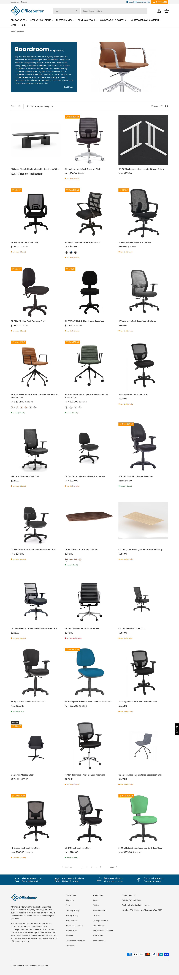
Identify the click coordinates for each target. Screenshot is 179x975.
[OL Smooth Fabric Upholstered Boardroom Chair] (143, 746)
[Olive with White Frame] (80, 407)
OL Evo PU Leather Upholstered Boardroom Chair (33, 549)
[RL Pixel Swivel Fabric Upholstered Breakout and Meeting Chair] (89, 365)
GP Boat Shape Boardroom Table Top (81, 549)
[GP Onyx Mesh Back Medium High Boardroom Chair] (36, 599)
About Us (70, 900)
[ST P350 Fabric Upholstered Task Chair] (143, 447)
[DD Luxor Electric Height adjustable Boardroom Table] (36, 140)
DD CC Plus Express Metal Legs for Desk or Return (141, 169)
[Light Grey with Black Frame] (71, 407)
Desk (95, 900)
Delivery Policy (72, 910)
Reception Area (99, 910)
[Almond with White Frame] (17, 407)
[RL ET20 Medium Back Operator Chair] (36, 292)
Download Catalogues (75, 940)
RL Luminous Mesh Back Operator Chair (83, 169)
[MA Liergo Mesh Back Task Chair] (143, 365)
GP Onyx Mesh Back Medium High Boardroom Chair (34, 628)
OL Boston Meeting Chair (22, 775)
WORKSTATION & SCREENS (113, 20)
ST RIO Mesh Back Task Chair (78, 848)
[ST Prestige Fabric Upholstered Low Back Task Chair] (89, 672)
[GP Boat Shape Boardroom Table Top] (89, 520)
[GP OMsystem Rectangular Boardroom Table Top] (143, 520)
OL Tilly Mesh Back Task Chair (131, 628)
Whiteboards (98, 925)
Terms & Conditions (74, 925)
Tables (96, 905)
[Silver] (75, 252)
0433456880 (135, 900)
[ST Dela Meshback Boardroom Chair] (143, 213)
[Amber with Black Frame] (21, 407)
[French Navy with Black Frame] (30, 407)
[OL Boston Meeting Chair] (36, 746)
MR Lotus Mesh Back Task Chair (25, 476)
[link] (67, 867)
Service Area (71, 930)
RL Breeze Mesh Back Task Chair (25, 848)
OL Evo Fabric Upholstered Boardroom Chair (85, 476)
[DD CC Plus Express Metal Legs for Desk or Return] (143, 140)
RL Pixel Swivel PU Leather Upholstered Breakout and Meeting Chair (35, 396)
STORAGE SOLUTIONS (40, 20)
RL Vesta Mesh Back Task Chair (25, 242)
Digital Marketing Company (34, 965)
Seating (96, 915)
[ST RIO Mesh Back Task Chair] (89, 819)
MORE (13, 25)
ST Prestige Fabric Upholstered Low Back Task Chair (88, 701)
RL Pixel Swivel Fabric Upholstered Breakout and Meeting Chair (86, 396)
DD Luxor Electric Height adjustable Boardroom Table (35, 169)
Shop (68, 905)
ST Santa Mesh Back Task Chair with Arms (137, 321)
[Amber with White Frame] (26, 407)
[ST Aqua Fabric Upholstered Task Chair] (36, 672)
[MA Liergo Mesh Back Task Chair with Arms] (143, 672)
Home (13, 31)
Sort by (30, 106)
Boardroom (20, 31)
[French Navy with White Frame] (35, 407)
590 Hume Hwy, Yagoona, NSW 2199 (146, 910)
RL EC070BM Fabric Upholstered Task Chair (84, 321)
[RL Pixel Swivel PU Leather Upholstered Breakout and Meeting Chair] (36, 365)
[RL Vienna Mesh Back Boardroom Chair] (89, 213)
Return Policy (71, 920)
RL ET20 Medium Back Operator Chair (28, 321)
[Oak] (80, 559)
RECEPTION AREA (64, 20)
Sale (24, 25)
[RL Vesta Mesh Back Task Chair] (36, 213)
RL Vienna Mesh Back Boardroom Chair (82, 242)
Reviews (24, 2)
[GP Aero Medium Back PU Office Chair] (89, 599)
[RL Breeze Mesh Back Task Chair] (36, 819)
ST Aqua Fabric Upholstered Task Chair (28, 701)
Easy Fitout (98, 935)
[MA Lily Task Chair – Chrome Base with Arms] (89, 746)
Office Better (20, 965)
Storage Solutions (101, 920)
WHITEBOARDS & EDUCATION (145, 20)
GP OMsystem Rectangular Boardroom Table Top (140, 549)
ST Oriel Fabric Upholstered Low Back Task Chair (140, 848)
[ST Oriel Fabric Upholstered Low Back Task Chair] (143, 819)
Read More (68, 87)
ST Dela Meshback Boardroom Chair (134, 242)
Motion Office (99, 940)
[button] (166, 11)
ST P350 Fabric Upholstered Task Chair (135, 476)
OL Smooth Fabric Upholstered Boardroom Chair (140, 775)
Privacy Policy (72, 915)
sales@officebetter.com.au (138, 905)
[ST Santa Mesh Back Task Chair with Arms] (143, 292)
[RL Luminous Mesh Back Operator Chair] (89, 140)
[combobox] (100, 11)
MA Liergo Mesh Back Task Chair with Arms (137, 701)
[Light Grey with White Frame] (75, 407)
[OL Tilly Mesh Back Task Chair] (143, 599)
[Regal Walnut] (71, 559)
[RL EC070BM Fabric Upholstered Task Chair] (89, 292)
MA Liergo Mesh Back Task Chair (133, 394)
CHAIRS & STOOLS (86, 20)
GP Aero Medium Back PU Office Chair (82, 628)
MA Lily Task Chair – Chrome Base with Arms (85, 775)
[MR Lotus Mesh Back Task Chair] (36, 447)
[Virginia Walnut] (75, 559)
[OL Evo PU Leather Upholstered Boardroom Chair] (36, 520)
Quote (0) (177, 729)
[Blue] (71, 252)
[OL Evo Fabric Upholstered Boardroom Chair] (89, 447)
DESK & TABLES (18, 20)
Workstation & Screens (103, 930)
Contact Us (15, 2)
